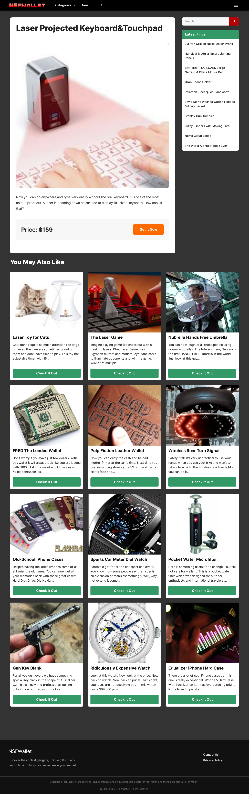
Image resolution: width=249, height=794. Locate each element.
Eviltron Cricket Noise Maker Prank (209, 43)
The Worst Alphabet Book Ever (206, 145)
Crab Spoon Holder (198, 82)
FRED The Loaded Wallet (37, 450)
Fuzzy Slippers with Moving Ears (207, 126)
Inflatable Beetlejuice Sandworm (207, 92)
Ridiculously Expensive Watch (120, 668)
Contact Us (211, 754)
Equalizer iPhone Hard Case (196, 668)
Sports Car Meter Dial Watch (118, 559)
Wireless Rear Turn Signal (194, 450)
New (85, 5)
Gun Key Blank (27, 668)
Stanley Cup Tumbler (199, 116)
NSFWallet (20, 751)
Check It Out (46, 373)
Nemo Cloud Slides (198, 135)
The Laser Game (106, 337)
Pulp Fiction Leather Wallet (117, 450)
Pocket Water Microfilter (192, 559)
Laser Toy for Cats (31, 337)
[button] (75, 5)
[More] (236, 5)
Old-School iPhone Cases (38, 559)
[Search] (234, 21)
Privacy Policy (213, 760)
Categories (63, 5)
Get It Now (148, 229)
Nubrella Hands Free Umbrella (197, 337)
